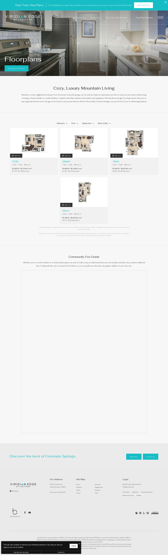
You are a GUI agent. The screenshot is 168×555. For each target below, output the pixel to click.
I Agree (73, 546)
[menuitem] (83, 484)
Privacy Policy (126, 492)
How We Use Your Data (21, 552)
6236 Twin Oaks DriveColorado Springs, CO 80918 (58, 485)
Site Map (138, 495)
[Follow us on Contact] (29, 512)
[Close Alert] (165, 3)
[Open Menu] (160, 17)
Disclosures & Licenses (128, 495)
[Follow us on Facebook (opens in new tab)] (25, 512)
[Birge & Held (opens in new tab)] (15, 512)
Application (135, 492)
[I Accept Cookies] (79, 543)
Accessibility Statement (147, 492)
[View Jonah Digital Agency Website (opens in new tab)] (154, 512)
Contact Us (61, 552)
